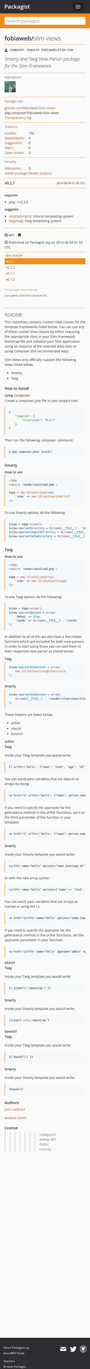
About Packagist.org (16, 1348)
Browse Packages (14, 1367)
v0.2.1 (10, 261)
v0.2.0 (10, 267)
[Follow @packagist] (73, 1349)
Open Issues (14, 152)
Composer (22, 395)
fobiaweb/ (19, 38)
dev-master (14, 255)
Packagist (17, 6)
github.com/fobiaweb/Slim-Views (30, 108)
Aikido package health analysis (28, 173)
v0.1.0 (10, 279)
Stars (8, 148)
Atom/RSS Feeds (13, 1353)
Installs (10, 133)
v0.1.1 (10, 273)
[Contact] (63, 1349)
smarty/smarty (20, 216)
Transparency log (18, 117)
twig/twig (16, 221)
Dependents (14, 138)
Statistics (9, 1361)
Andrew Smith (16, 1118)
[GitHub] (83, 1349)
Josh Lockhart (15, 1109)
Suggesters (13, 143)
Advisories (13, 168)
